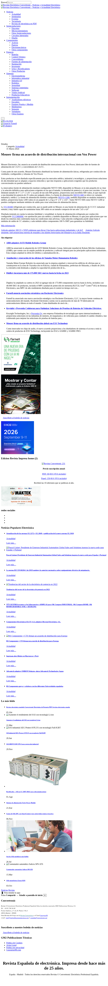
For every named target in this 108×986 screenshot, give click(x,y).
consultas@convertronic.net (38, 918)
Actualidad (19, 146)
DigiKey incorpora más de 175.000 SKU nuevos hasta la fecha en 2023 (37, 273)
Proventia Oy (36, 313)
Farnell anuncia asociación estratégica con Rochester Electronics (35, 293)
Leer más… (11, 543)
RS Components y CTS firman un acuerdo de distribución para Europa (32, 641)
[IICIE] (17, 453)
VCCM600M (17, 216)
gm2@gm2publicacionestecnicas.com (17, 918)
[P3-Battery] (6, 126)
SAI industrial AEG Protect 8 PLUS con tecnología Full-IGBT (26, 733)
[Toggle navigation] (2, 118)
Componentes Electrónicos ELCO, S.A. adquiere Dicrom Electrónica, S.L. (33, 622)
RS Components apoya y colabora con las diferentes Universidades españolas (34, 686)
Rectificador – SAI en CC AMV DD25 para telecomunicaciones (26, 791)
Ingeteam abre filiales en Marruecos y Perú (22, 656)
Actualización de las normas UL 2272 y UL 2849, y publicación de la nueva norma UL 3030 (40, 533)
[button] (9, 12)
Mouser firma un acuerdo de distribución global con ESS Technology (37, 323)
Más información (8, 226)
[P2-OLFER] (7, 121)
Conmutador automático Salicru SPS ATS (19, 869)
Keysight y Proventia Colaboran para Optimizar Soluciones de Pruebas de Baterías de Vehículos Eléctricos (54, 308)
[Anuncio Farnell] (9, 123)
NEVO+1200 (64, 197)
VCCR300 (8, 207)
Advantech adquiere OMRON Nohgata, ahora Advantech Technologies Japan (34, 671)
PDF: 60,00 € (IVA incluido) (54, 474)
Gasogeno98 (44, 915)
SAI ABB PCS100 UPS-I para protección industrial (22, 744)
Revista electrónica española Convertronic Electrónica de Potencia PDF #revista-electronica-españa (38, 707)
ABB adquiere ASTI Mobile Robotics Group (26, 243)
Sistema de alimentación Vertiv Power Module (21, 803)
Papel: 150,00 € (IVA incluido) (54, 478)
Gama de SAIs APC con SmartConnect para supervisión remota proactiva (29, 813)
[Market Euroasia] (21, 505)
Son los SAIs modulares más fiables (17, 856)
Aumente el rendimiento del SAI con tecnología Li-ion (23, 720)
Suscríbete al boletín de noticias (16, 418)
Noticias (4, 890)
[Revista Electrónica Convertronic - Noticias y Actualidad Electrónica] (30, 6)
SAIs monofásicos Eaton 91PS (15, 880)
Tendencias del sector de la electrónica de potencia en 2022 (28, 589)
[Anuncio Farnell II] (21, 413)
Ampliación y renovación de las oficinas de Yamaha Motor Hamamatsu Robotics (42, 258)
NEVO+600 (78, 195)
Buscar (4, 2)
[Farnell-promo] (21, 373)
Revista (11, 890)
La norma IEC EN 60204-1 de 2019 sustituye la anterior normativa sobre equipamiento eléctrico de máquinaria (48, 570)
